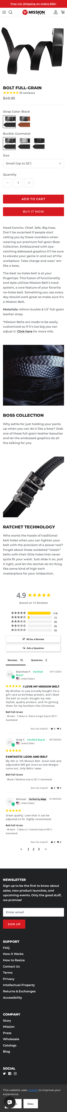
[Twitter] (4, 1073)
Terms (7, 972)
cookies (33, 1090)
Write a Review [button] (35, 639)
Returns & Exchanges (19, 991)
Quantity (9, 174)
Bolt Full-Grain (14, 712)
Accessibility (12, 997)
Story (7, 1020)
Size (6, 155)
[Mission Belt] (33, 12)
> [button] (46, 849)
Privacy (8, 979)
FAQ (6, 948)
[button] (53, 728)
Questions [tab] (37, 660)
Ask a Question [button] (35, 648)
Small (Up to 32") (18, 163)
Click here (25, 331)
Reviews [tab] (12, 660)
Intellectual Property (19, 985)
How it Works (13, 954)
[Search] (12, 12)
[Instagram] (15, 1073)
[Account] (55, 12)
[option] (33, 50)
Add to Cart (33, 199)
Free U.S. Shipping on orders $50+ (33, 4)
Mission (9, 1026)
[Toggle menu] (4, 12)
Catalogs (9, 1045)
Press (7, 1033)
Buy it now (33, 211)
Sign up (14, 924)
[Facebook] (9, 1073)
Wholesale (11, 1039)
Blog (6, 1051)
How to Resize (14, 960)
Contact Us (11, 966)
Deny (31, 1104)
